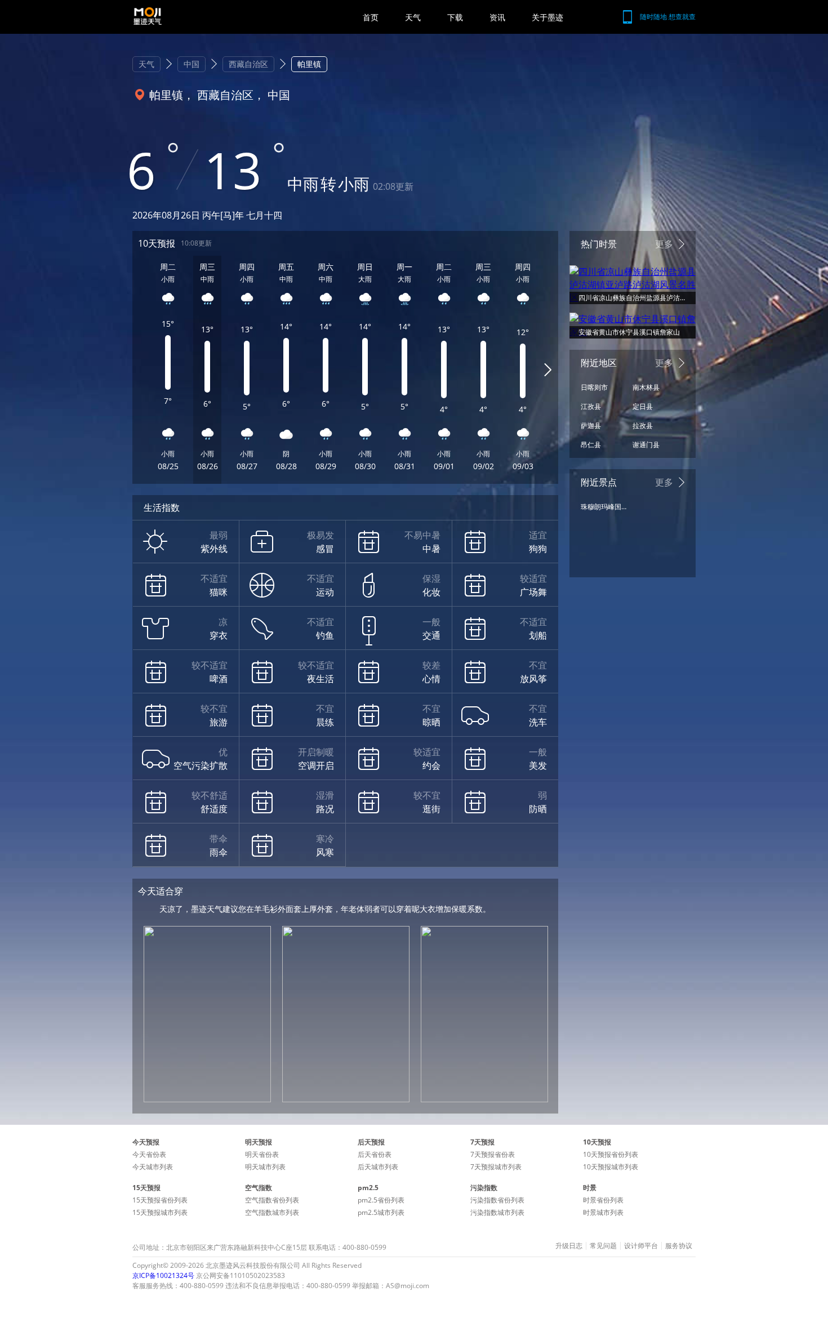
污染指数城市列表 (497, 1212)
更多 (664, 244)
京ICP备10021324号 (163, 1275)
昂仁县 (591, 444)
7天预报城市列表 (496, 1167)
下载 (455, 17)
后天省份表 (374, 1154)
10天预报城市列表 (610, 1167)
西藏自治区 (248, 64)
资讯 (497, 17)
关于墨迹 (547, 17)
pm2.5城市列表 (381, 1212)
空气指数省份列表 (272, 1200)
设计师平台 (641, 1246)
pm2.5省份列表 (381, 1200)
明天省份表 (262, 1154)
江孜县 (591, 406)
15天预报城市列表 (160, 1212)
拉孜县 (643, 425)
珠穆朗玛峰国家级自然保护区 (604, 506)
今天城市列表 (152, 1167)
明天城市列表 (265, 1167)
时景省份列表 (603, 1200)
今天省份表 (149, 1154)
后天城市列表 (378, 1167)
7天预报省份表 (492, 1154)
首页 (371, 17)
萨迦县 (591, 425)
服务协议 (678, 1246)
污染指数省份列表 (497, 1200)
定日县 (643, 406)
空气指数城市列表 (272, 1212)
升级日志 (568, 1246)
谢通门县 (646, 444)
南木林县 (646, 387)
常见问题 (603, 1246)
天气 (413, 17)
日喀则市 (594, 387)
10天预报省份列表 (610, 1154)
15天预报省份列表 (160, 1200)
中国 (191, 64)
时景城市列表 (603, 1212)
